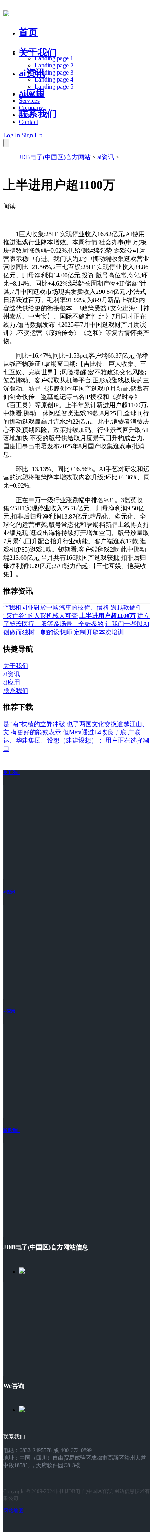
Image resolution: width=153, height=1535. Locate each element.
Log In (11, 135)
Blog (25, 114)
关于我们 (37, 52)
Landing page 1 (54, 58)
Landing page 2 (54, 65)
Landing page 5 (54, 86)
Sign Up (32, 135)
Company (31, 107)
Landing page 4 (54, 79)
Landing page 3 (54, 72)
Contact (28, 121)
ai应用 (9, 1011)
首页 (28, 32)
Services (29, 100)
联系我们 (37, 114)
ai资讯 (32, 73)
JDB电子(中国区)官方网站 (55, 157)
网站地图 (13, 1510)
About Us (31, 93)
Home (26, 51)
